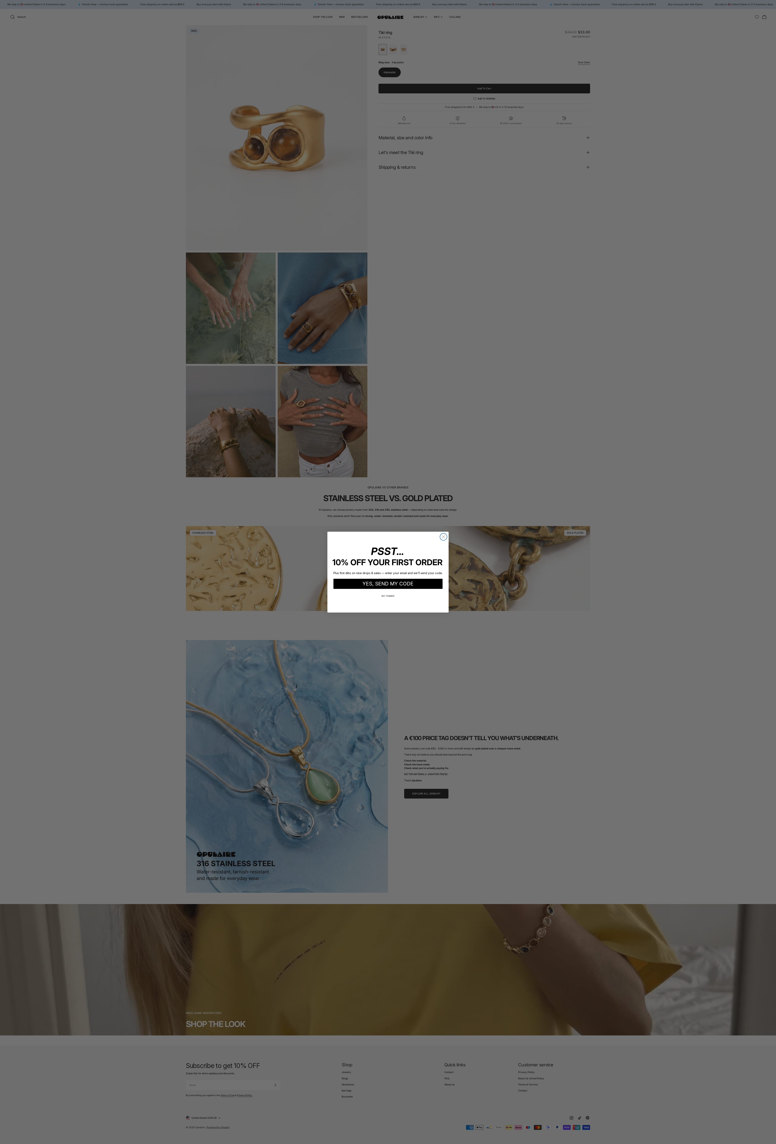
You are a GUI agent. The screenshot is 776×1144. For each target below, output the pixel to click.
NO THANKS (388, 596)
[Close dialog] (443, 536)
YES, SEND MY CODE (388, 584)
